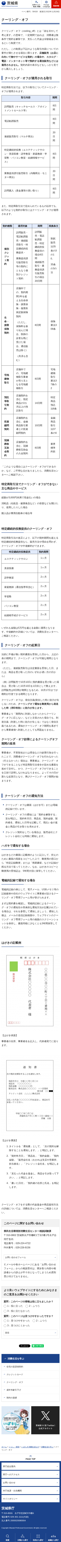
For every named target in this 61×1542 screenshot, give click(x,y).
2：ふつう (34, 1306)
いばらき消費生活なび (30, 1447)
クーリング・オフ (15, 1382)
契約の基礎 (12, 1397)
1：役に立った (15, 1306)
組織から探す (53, 1540)
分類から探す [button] (22, 1540)
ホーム (4, 1447)
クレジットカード (15, 1374)
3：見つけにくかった (18, 1325)
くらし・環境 (14, 1447)
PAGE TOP (31, 1459)
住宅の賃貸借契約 (15, 1366)
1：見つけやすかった (18, 1320)
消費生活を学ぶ (16, 1358)
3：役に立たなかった (18, 1311)
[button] (46, 4)
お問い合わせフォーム (15, 1257)
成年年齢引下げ (14, 1390)
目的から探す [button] (38, 1540)
